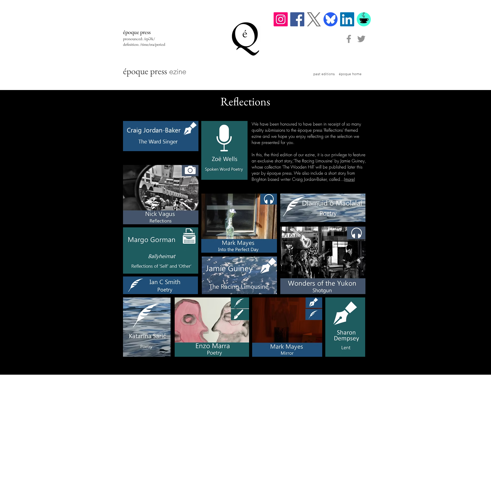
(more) (349, 179)
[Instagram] (281, 19)
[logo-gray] (314, 19)
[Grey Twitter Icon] (361, 39)
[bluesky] (330, 19)
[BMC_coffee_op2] (364, 19)
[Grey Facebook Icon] (348, 39)
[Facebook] (297, 19)
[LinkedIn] (347, 19)
